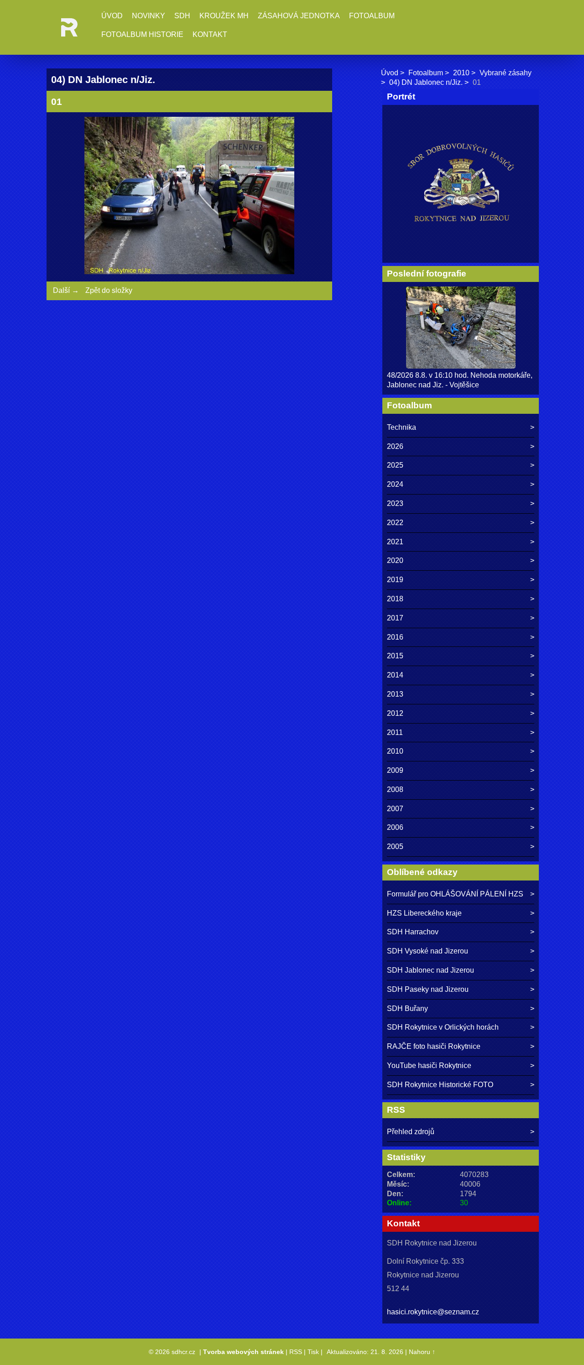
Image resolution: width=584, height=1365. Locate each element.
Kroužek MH (224, 16)
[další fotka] (312, 197)
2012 (395, 713)
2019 (395, 580)
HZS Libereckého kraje (424, 913)
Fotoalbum (372, 16)
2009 (395, 770)
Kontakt (210, 34)
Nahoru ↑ (422, 1351)
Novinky (148, 16)
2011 (395, 732)
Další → (66, 290)
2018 (395, 599)
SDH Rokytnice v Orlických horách (443, 1027)
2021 (395, 542)
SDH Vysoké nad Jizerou (427, 951)
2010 (461, 73)
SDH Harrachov (412, 932)
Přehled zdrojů (410, 1132)
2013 (395, 694)
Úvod (112, 16)
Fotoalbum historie (142, 34)
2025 (395, 465)
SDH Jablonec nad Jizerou (430, 970)
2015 (395, 656)
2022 (395, 522)
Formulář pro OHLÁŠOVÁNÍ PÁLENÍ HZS (455, 894)
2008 (395, 789)
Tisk (313, 1351)
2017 (395, 618)
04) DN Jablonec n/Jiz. (426, 82)
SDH (182, 16)
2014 (395, 675)
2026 (395, 446)
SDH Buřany (407, 1008)
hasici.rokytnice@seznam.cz (433, 1312)
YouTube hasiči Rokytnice (429, 1065)
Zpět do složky (108, 290)
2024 (395, 484)
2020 (395, 560)
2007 (395, 809)
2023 (395, 503)
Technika (401, 427)
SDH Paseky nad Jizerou (428, 989)
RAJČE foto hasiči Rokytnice (433, 1046)
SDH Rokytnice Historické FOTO (440, 1085)
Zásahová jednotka (299, 16)
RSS (295, 1351)
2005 (395, 846)
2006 (395, 827)
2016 (395, 637)
